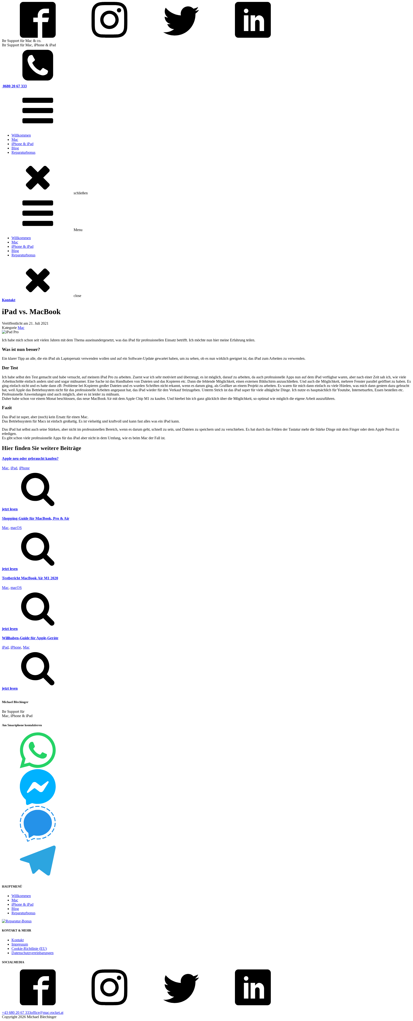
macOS (16, 528)
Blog (15, 148)
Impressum (19, 944)
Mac (14, 140)
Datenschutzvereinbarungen (32, 953)
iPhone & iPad (22, 144)
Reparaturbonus (23, 152)
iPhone (24, 468)
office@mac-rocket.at (47, 1012)
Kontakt (17, 940)
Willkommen (21, 135)
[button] (206, 490)
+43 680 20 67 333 (16, 1012)
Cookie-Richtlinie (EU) (29, 949)
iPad (14, 468)
